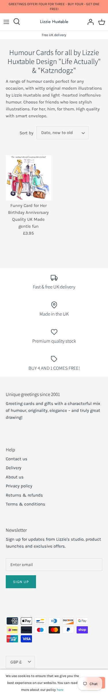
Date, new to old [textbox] (57, 132)
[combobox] (62, 132)
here (60, 690)
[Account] (89, 21)
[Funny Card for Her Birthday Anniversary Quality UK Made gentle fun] (28, 178)
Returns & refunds (24, 495)
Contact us (16, 458)
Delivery (13, 467)
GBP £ (16, 662)
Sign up (21, 582)
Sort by (26, 132)
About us (15, 477)
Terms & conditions (25, 504)
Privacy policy (19, 485)
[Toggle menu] (6, 21)
